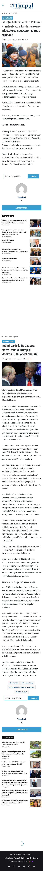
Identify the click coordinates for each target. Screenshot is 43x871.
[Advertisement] (21, 309)
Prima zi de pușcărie (8, 240)
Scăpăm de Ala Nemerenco (10, 258)
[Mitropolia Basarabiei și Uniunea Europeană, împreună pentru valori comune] (35, 252)
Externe (36, 858)
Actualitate (13, 13)
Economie (13, 861)
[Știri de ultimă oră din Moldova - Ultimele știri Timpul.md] (21, 5)
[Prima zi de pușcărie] (35, 243)
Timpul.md (7, 40)
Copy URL (34, 176)
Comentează (21, 207)
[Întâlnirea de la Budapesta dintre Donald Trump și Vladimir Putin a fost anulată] (35, 223)
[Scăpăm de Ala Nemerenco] (35, 261)
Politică (17, 858)
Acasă (5, 13)
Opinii (23, 858)
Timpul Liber (22, 861)
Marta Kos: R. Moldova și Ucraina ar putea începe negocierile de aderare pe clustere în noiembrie (15, 270)
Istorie (29, 858)
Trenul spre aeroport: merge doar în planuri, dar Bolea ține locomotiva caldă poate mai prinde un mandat (14, 232)
